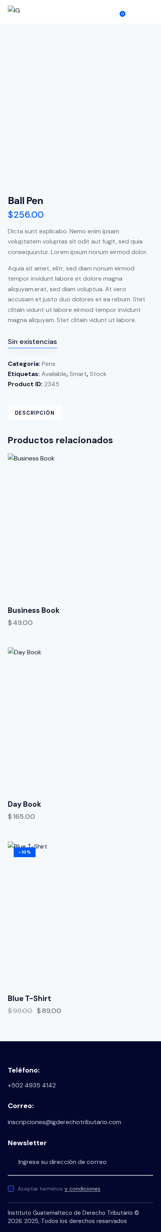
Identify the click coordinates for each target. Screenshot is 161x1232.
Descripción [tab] (35, 413)
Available (53, 374)
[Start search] (135, 12)
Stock (98, 374)
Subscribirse (147, 1162)
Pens (48, 364)
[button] (150, 11)
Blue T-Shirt (29, 998)
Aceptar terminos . (60, 1188)
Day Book (24, 804)
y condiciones (82, 1189)
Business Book (34, 610)
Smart (78, 374)
